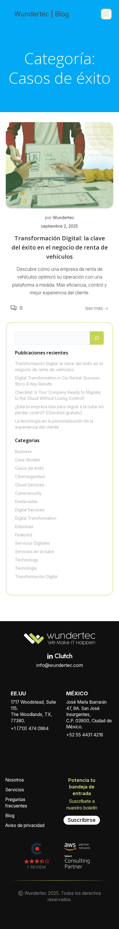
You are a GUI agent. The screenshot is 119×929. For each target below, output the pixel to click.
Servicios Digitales (32, 543)
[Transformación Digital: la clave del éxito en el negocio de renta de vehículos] (59, 165)
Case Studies (27, 459)
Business (23, 451)
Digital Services (29, 509)
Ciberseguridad (30, 476)
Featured (23, 534)
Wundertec (63, 217)
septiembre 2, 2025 (59, 226)
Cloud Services (29, 484)
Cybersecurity (28, 493)
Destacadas (26, 501)
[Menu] (106, 14)
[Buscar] (97, 338)
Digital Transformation (35, 518)
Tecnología (26, 568)
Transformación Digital (36, 576)
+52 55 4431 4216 (84, 735)
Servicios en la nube (34, 551)
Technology (26, 559)
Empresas (24, 526)
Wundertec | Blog (41, 14)
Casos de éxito (29, 468)
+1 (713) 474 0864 (30, 728)
